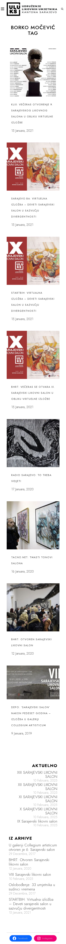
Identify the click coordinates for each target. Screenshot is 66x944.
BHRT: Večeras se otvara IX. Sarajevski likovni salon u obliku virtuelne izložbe (33, 393)
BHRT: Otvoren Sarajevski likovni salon (29, 862)
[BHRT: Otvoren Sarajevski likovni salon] (33, 607)
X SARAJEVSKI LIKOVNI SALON (38, 811)
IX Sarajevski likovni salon (37, 821)
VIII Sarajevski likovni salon (30, 874)
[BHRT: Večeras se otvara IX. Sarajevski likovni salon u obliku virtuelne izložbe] (33, 355)
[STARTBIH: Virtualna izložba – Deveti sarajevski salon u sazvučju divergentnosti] (33, 261)
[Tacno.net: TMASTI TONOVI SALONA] (33, 525)
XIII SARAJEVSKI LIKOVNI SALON (37, 774)
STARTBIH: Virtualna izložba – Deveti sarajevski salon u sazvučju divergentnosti (31, 903)
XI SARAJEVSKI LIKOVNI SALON (38, 799)
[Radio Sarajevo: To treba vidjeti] (33, 443)
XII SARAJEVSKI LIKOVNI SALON (37, 787)
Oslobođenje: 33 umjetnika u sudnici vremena (32, 887)
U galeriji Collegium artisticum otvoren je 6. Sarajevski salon (33, 847)
